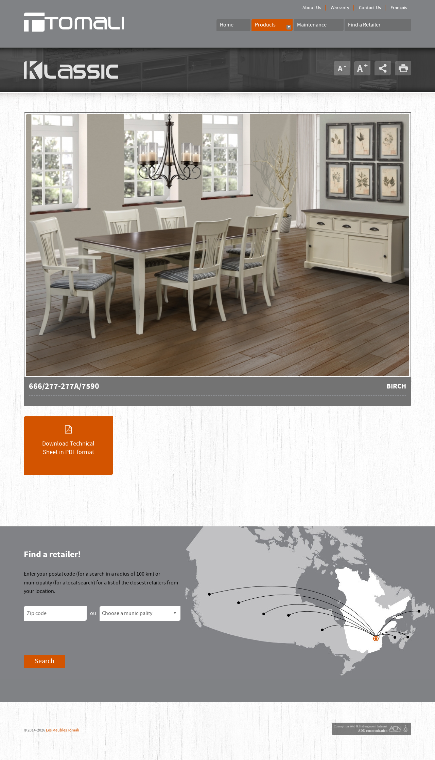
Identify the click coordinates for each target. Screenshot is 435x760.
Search (44, 661)
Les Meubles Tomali (62, 730)
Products (265, 24)
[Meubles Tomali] (85, 22)
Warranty (340, 8)
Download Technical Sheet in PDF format (68, 448)
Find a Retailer (364, 24)
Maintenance (312, 24)
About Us (311, 8)
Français (398, 8)
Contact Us (370, 8)
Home (226, 24)
